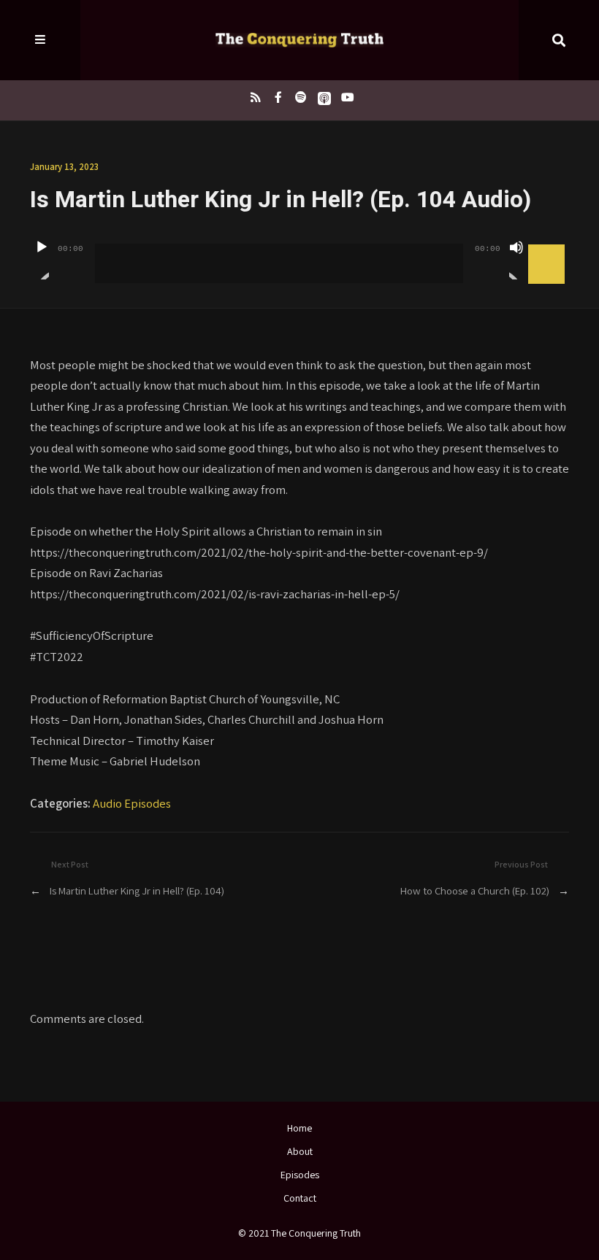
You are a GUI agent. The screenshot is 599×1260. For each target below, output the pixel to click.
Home (299, 1128)
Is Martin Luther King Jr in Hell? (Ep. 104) (137, 890)
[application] (299, 252)
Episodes (300, 1174)
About (300, 1151)
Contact (299, 1198)
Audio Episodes (132, 803)
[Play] (41, 259)
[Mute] (516, 259)
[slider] (548, 246)
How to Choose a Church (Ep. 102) (474, 890)
